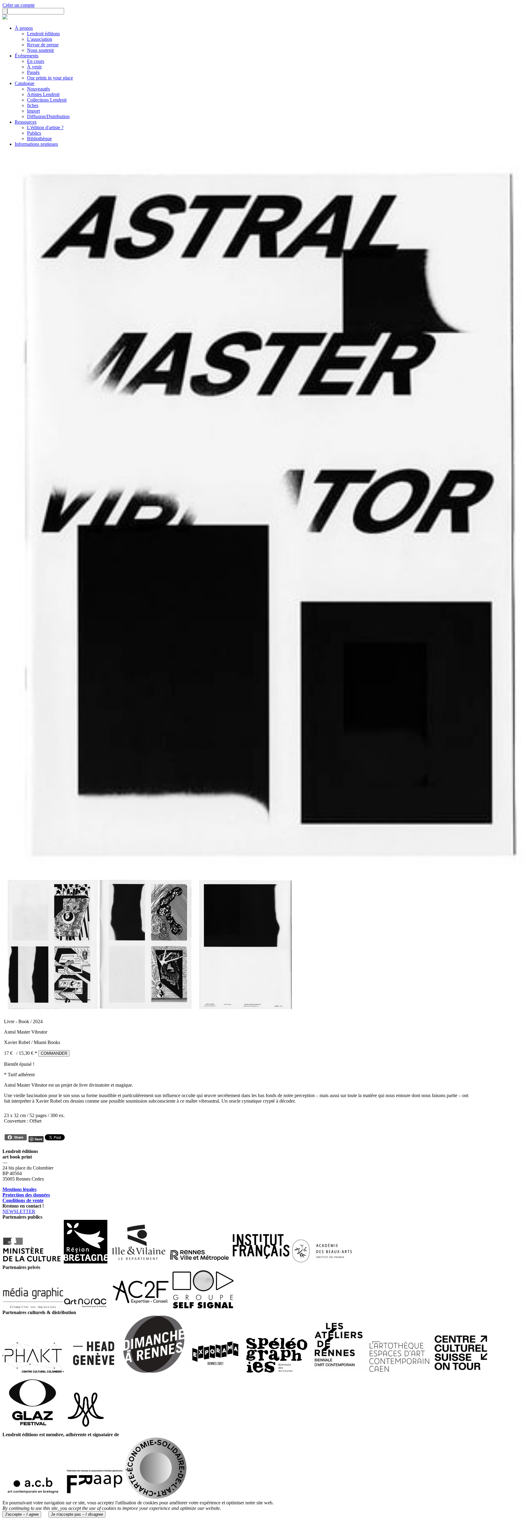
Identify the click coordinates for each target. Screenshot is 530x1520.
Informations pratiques (36, 144)
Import (33, 111)
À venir (34, 66)
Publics (34, 133)
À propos (24, 28)
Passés (33, 72)
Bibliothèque (39, 138)
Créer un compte (18, 5)
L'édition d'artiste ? (45, 127)
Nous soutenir (40, 50)
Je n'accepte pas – (77, 1514)
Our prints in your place (50, 77)
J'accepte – (22, 1514)
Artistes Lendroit (43, 94)
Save (38, 1139)
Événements (26, 55)
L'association (39, 39)
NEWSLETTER (18, 1211)
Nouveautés (38, 88)
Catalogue (24, 83)
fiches (32, 105)
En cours (35, 61)
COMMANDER (54, 1053)
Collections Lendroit (47, 99)
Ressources (25, 122)
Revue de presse (43, 44)
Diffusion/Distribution (48, 116)
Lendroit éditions (43, 33)
